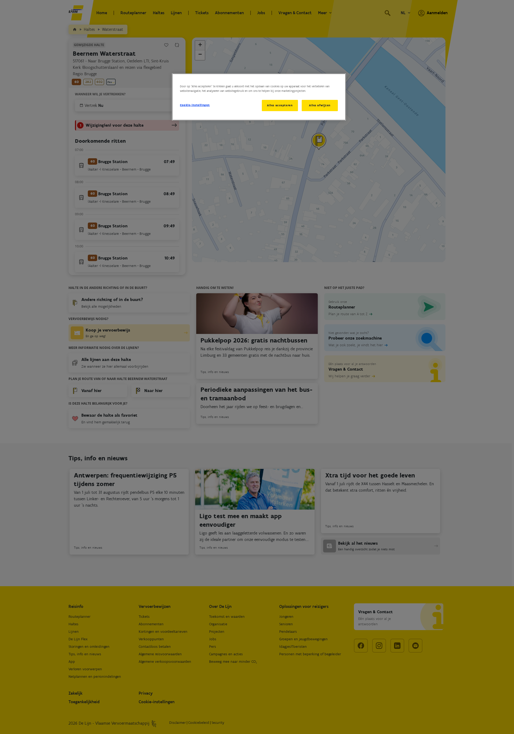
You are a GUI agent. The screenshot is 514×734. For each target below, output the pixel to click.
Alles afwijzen (320, 105)
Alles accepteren (280, 105)
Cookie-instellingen (195, 105)
